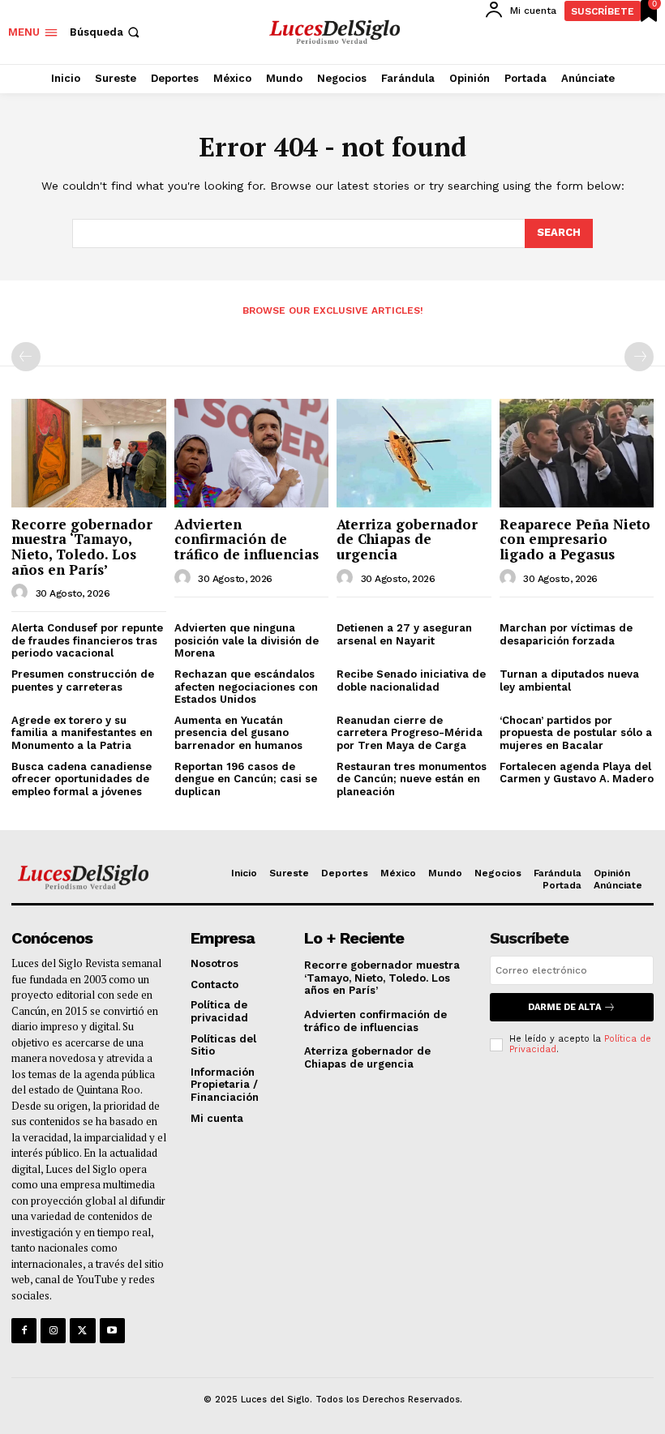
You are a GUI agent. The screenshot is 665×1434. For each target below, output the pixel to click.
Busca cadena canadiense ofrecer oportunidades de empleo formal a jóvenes (81, 779)
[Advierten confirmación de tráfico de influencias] (251, 453)
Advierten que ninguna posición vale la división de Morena (246, 640)
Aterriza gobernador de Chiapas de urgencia (407, 539)
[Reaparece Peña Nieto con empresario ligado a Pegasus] (577, 453)
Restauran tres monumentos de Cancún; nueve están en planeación (412, 779)
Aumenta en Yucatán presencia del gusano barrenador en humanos (238, 732)
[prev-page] (26, 356)
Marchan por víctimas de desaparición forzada (566, 634)
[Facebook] (23, 1330)
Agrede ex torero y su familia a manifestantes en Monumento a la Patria (81, 732)
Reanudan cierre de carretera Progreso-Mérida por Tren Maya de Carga (410, 732)
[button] (106, 32)
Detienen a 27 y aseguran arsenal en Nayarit (404, 634)
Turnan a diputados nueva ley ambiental (569, 680)
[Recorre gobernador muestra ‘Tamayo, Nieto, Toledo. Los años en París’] (88, 453)
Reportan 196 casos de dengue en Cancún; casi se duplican (245, 779)
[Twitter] (82, 1330)
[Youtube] (112, 1330)
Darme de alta (564, 1007)
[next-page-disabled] (639, 356)
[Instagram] (53, 1330)
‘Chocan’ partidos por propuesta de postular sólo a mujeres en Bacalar (576, 732)
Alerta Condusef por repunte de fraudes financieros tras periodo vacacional (87, 640)
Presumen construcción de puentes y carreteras (82, 680)
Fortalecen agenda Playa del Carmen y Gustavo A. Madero (577, 772)
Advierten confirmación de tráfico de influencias (246, 539)
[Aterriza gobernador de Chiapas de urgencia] (414, 453)
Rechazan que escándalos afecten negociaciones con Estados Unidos (246, 686)
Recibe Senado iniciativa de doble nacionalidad (411, 680)
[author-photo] (21, 592)
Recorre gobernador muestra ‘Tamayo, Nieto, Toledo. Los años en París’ (81, 547)
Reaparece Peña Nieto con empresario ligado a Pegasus (575, 539)
